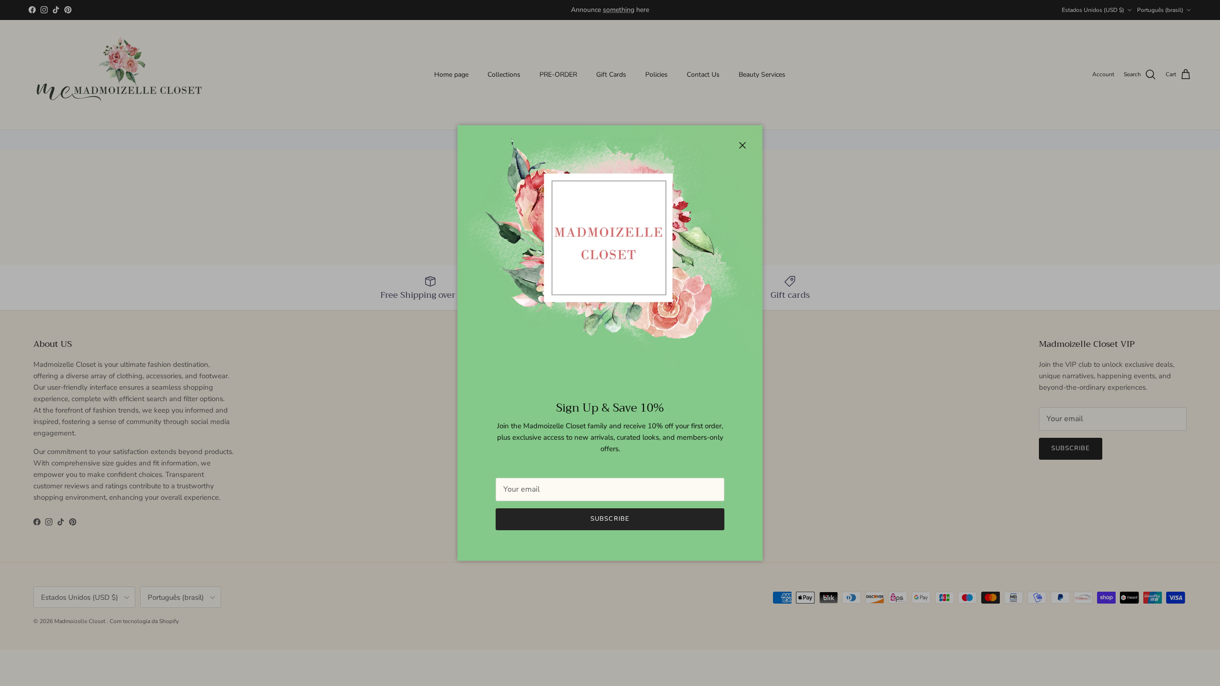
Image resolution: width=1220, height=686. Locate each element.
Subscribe (609, 518)
